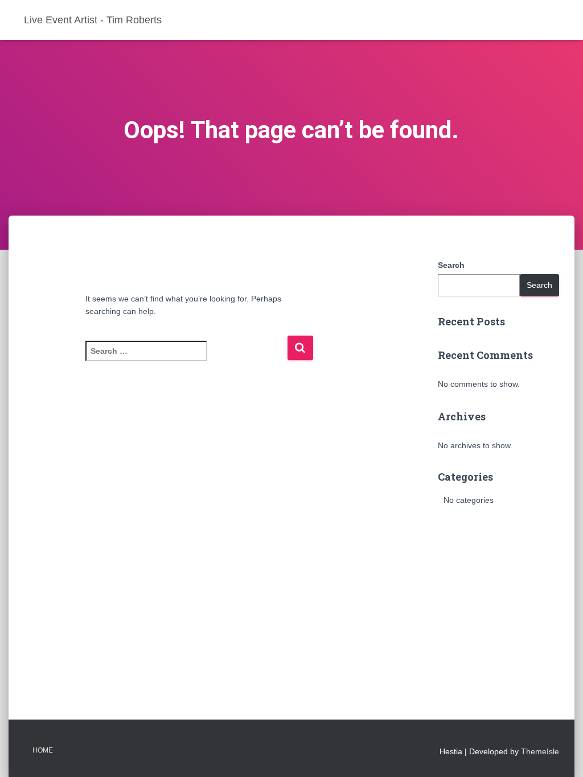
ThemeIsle (540, 751)
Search (451, 265)
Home (42, 750)
